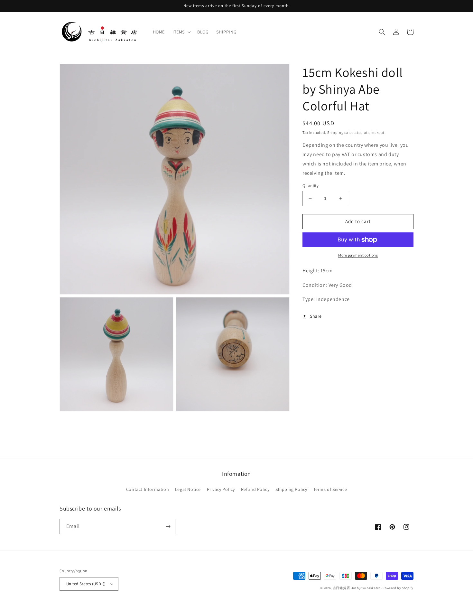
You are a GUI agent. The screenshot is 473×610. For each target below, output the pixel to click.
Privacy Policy (221, 489)
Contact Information (147, 489)
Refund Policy (255, 489)
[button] (181, 32)
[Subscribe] (168, 526)
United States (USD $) (86, 584)
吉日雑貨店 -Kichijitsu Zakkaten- (357, 588)
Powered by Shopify (398, 588)
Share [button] (316, 316)
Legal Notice (188, 489)
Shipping (335, 132)
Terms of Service (330, 489)
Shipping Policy (291, 489)
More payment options (358, 255)
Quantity (310, 185)
